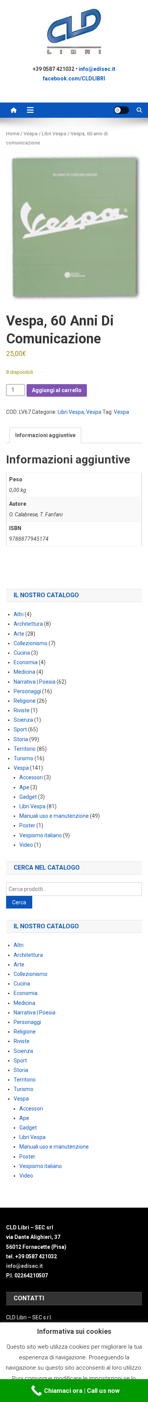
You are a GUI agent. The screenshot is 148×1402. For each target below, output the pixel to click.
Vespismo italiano (40, 835)
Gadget (28, 797)
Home (12, 133)
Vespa (31, 133)
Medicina (24, 672)
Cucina (22, 653)
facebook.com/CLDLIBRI (74, 78)
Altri (19, 614)
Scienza (23, 720)
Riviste (22, 710)
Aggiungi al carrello (57, 390)
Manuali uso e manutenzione (54, 816)
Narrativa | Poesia (34, 682)
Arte (19, 634)
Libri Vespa (54, 133)
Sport (20, 729)
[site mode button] (121, 110)
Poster (27, 825)
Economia (26, 662)
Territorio (25, 749)
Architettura (28, 624)
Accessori (31, 777)
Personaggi (27, 691)
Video (26, 845)
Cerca (19, 902)
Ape (24, 787)
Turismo (23, 758)
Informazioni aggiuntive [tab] (45, 435)
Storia (21, 739)
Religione (25, 701)
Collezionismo (30, 643)
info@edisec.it (97, 69)
